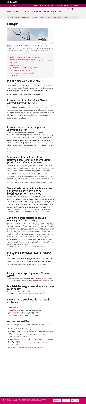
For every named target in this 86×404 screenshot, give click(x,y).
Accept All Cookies (74, 400)
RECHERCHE (51, 5)
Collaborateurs (61, 2)
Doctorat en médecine (13, 310)
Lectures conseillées (15, 75)
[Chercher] (74, 9)
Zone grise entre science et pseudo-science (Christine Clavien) (25, 67)
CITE (48, 17)
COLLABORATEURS (25, 17)
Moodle (48, 121)
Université (38, 2)
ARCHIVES (54, 17)
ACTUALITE (10, 17)
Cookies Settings (57, 400)
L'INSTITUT (17, 17)
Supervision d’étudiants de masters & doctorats (21, 73)
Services (69, 2)
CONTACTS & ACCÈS (74, 5)
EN (77, 9)
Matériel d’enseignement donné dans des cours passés (23, 72)
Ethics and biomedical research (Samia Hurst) (21, 69)
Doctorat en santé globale (14, 315)
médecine (15, 307)
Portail (70, 9)
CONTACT (66, 17)
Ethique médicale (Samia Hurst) (17, 56)
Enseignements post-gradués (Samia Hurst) (20, 70)
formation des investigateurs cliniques (43, 280)
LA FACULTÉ (35, 5)
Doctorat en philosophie (14, 312)
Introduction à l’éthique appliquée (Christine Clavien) (23, 59)
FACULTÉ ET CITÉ (58, 5)
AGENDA (66, 5)
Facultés (46, 2)
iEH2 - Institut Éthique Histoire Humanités (34, 11)
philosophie (16, 309)
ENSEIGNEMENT (43, 5)
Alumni (76, 2)
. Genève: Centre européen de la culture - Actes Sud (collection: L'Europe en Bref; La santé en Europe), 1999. (30, 346)
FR (75, 9)
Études (52, 2)
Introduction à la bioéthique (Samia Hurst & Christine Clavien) (25, 57)
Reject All (65, 400)
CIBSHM (59, 17)
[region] (43, 401)
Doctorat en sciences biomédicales (16, 314)
